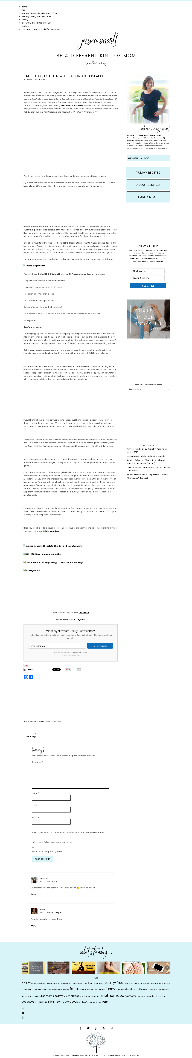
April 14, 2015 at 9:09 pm (50, 881)
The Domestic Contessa (72, 105)
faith (74, 988)
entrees (37, 721)
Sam (52, 1001)
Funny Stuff (148, 197)
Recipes (44, 721)
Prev (25, 968)
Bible (55, 983)
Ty (87, 1002)
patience (27, 1001)
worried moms (95, 1002)
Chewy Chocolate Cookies (47, 554)
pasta (162, 996)
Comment (37, 762)
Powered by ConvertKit (70, 655)
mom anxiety (94, 996)
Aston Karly (132, 474)
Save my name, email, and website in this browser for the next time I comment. (68, 832)
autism (42, 983)
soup (75, 1001)
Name (35, 793)
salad (46, 1002)
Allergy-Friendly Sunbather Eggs (66, 562)
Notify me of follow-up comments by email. (52, 842)
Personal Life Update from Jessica (150, 456)
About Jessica (148, 185)
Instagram (79, 619)
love (66, 996)
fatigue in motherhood (88, 989)
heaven (144, 989)
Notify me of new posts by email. (47, 851)
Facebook (84, 612)
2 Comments (40, 80)
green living (121, 989)
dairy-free (114, 982)
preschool (38, 1002)
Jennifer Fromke (134, 449)
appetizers (36, 983)
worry (105, 1001)
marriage (74, 996)
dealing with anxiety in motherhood (139, 983)
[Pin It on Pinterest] (26, 665)
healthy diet (133, 989)
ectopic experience (36, 989)
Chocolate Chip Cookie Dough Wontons (62, 546)
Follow (31, 670)
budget (73, 983)
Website (35, 817)
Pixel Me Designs (131, 1056)
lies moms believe (52, 996)
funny (110, 988)
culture (102, 983)
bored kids (62, 983)
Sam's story (64, 1001)
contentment (91, 983)
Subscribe (100, 646)
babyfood (49, 983)
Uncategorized (54, 721)
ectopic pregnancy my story (57, 989)
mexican (84, 996)
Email (35, 805)
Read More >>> (162, 148)
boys (69, 983)
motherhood (112, 995)
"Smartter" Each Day (96, 49)
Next (167, 968)
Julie (42, 878)
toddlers (82, 1002)
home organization (158, 989)
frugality (101, 989)
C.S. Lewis (80, 983)
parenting (141, 996)
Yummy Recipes (148, 172)
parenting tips (152, 996)
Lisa (41, 909)
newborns (130, 996)
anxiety (27, 983)
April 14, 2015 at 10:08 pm (51, 912)
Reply (33, 894)
